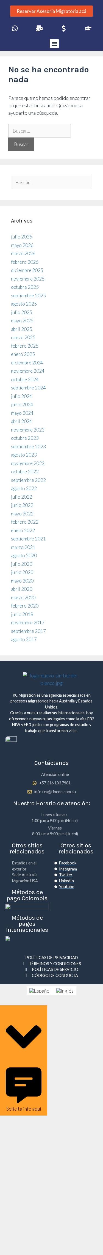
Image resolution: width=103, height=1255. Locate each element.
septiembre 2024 (28, 388)
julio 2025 (21, 312)
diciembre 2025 (27, 270)
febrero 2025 (24, 346)
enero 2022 (23, 530)
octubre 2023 (25, 438)
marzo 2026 (23, 253)
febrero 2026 (24, 262)
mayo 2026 (22, 245)
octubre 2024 (25, 379)
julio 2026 (21, 237)
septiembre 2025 (28, 295)
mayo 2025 (22, 320)
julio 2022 (21, 497)
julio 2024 (21, 396)
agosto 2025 (24, 304)
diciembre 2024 (27, 363)
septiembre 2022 (28, 480)
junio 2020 (22, 572)
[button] (54, 43)
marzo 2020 (23, 597)
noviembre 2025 (27, 279)
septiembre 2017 (28, 631)
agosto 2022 (24, 488)
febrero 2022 (24, 522)
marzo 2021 (23, 547)
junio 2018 (22, 614)
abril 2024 (21, 421)
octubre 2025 (25, 287)
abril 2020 (21, 589)
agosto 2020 (24, 555)
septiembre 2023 (28, 446)
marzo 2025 (23, 337)
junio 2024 (22, 404)
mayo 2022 (22, 514)
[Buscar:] (39, 131)
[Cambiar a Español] (40, 990)
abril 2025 (21, 329)
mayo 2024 (22, 413)
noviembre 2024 (27, 371)
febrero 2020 (24, 606)
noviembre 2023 (27, 430)
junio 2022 (22, 505)
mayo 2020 (22, 581)
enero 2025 (23, 354)
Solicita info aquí (23, 1109)
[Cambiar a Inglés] (65, 990)
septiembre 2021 (28, 539)
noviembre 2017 (27, 622)
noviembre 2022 (27, 463)
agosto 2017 (24, 639)
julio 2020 (21, 564)
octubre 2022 (25, 471)
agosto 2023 (24, 455)
